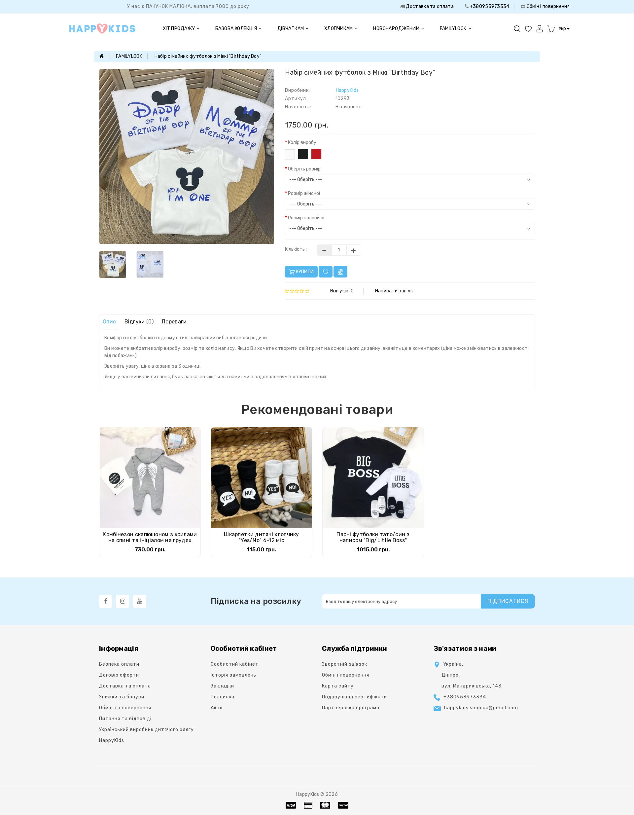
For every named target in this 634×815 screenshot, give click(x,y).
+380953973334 (489, 6)
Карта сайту (338, 686)
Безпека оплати (119, 664)
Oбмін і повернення (547, 6)
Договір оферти (119, 675)
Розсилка (222, 697)
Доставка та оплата (429, 6)
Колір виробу (302, 142)
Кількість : (296, 249)
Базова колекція (236, 28)
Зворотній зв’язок (344, 664)
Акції (217, 708)
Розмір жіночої (304, 193)
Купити (304, 272)
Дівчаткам (290, 28)
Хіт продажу (179, 28)
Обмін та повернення (125, 708)
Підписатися (507, 601)
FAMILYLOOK (453, 28)
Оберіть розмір (304, 169)
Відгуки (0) (139, 321)
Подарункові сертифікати (354, 697)
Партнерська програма (350, 708)
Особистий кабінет (235, 664)
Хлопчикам (338, 28)
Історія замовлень (233, 675)
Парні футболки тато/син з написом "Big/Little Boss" (373, 537)
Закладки (222, 686)
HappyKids (347, 90)
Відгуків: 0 (342, 291)
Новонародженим (396, 28)
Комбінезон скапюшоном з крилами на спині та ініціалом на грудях (150, 537)
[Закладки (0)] (528, 28)
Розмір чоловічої (306, 218)
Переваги (174, 321)
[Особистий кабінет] (539, 28)
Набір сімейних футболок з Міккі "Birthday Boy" (208, 56)
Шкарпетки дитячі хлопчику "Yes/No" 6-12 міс (261, 537)
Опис (109, 321)
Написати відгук (394, 291)
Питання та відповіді (125, 719)
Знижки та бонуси (121, 697)
